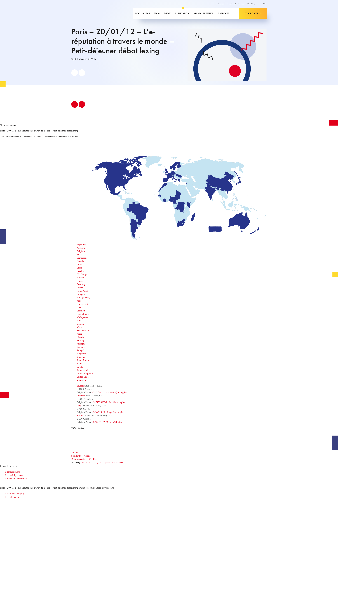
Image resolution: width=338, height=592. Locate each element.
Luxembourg (83, 314)
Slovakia (81, 357)
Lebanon (81, 310)
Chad (79, 264)
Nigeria (80, 337)
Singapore (81, 353)
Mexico (80, 324)
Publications (182, 13)
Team (157, 13)
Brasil (79, 254)
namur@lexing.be (116, 422)
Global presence (203, 13)
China (79, 267)
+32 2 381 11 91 (100, 392)
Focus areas (142, 13)
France (80, 281)
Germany (81, 284)
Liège (79, 405)
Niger (79, 333)
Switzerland (82, 370)
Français (258, 13)
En (264, 3)
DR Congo (82, 274)
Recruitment (231, 4)
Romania (81, 347)
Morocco (81, 327)
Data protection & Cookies (84, 459)
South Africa (83, 360)
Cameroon (81, 257)
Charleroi (81, 395)
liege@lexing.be (116, 412)
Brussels (81, 385)
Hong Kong (82, 291)
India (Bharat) (83, 297)
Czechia (80, 271)
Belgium (81, 251)
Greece (80, 287)
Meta (79, 320)
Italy (79, 300)
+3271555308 (98, 402)
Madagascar (82, 317)
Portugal (81, 343)
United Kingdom (85, 373)
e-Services (223, 13)
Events (167, 13)
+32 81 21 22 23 (100, 422)
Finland (80, 277)
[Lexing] (90, 13)
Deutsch (258, 10)
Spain (79, 363)
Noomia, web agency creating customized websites (102, 462)
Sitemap (75, 452)
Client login (251, 4)
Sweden (80, 367)
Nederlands (259, 16)
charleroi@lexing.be (115, 402)
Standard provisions (80, 455)
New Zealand (83, 330)
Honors (221, 4)
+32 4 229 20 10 (100, 412)
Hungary (81, 294)
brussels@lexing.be (117, 392)
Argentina (81, 244)
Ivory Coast (82, 304)
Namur (80, 415)
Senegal (80, 350)
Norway (80, 340)
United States (83, 376)
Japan (79, 307)
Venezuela (81, 380)
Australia (81, 248)
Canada (80, 261)
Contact (241, 4)
